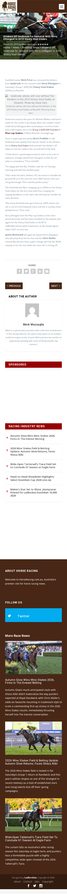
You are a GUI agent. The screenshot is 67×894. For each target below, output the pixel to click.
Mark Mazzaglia (29, 44)
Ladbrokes (30, 877)
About (17, 881)
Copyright (47, 881)
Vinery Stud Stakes (20, 145)
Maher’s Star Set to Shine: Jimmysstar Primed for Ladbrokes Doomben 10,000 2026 (33, 492)
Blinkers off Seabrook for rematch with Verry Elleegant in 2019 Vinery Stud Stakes (30, 37)
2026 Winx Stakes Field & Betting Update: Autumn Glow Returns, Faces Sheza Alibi (32, 451)
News (16, 47)
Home (6, 47)
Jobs (37, 881)
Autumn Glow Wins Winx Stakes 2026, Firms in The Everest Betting (32, 437)
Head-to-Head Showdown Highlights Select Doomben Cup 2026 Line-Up (32, 478)
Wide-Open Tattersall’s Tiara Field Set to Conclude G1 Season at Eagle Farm (33, 465)
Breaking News (30, 47)
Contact (27, 881)
